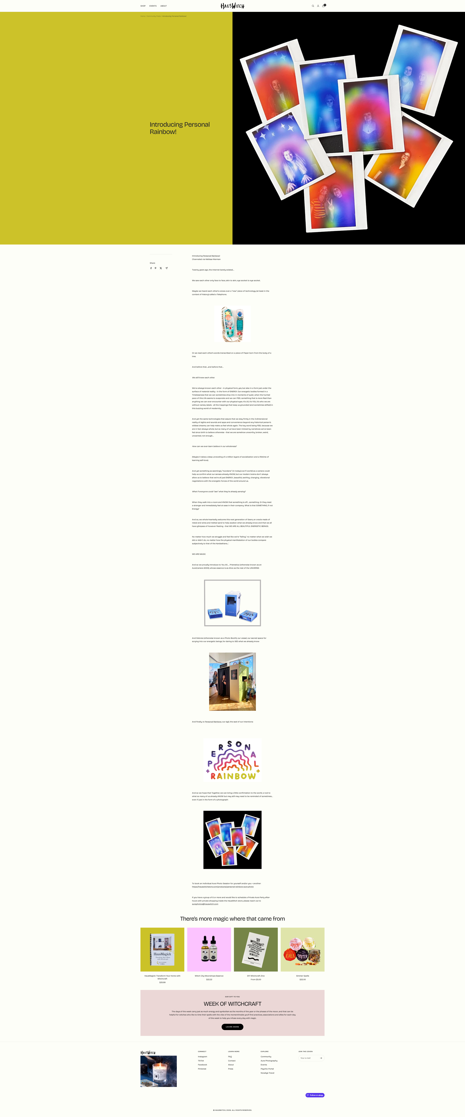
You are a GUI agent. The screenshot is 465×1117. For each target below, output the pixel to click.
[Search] (313, 6)
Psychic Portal (267, 1069)
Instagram (202, 1056)
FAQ (230, 1056)
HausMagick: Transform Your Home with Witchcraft (162, 977)
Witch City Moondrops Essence (209, 976)
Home (142, 16)
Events (264, 1065)
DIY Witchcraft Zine (256, 976)
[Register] (321, 1058)
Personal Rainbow (211, 256)
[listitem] (151, 268)
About (231, 1065)
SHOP (143, 6)
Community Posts (154, 16)
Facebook (202, 1065)
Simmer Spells (302, 976)
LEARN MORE (232, 1027)
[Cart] (323, 6)
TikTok (201, 1061)
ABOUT (163, 6)
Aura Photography (269, 1061)
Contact (232, 1061)
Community (266, 1056)
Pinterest (202, 1069)
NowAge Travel (267, 1073)
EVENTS (153, 6)
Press (230, 1069)
